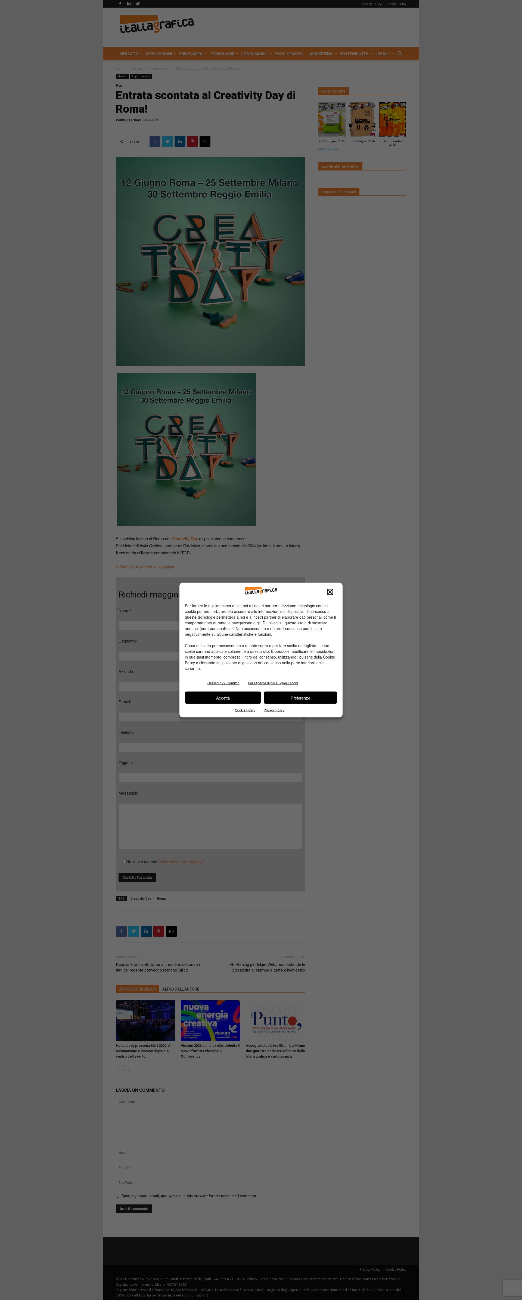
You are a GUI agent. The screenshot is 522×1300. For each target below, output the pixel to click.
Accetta (223, 697)
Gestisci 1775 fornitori (223, 683)
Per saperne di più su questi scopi (273, 683)
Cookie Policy (245, 710)
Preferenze (300, 697)
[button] (330, 592)
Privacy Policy (274, 710)
